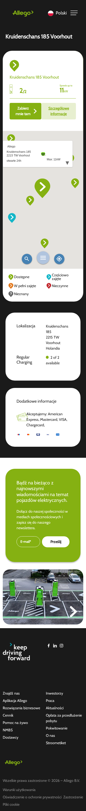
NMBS (8, 730)
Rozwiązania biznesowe (21, 708)
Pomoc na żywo (15, 723)
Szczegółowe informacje (58, 111)
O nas (50, 735)
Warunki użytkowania (19, 790)
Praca (50, 700)
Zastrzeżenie (73, 797)
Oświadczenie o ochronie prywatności (32, 797)
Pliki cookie (11, 804)
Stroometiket (56, 743)
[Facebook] (48, 645)
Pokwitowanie (56, 728)
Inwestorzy (54, 693)
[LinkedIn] (55, 645)
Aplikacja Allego (15, 700)
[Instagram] (61, 645)
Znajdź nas (11, 693)
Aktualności (55, 708)
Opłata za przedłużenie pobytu (64, 718)
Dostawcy (10, 737)
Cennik (8, 715)
